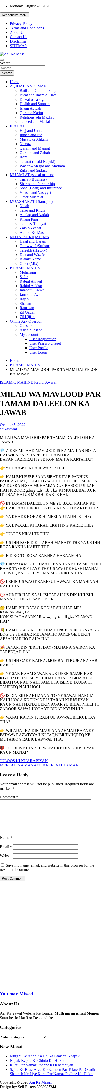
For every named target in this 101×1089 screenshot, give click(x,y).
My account (29, 334)
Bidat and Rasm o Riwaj (39, 95)
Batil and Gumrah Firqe (38, 90)
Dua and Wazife (32, 255)
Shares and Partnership (37, 184)
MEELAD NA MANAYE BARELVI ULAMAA (39, 765)
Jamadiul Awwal (32, 290)
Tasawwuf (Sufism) (35, 246)
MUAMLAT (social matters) (32, 175)
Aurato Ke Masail (33, 232)
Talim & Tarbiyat (33, 223)
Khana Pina (29, 219)
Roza (24, 157)
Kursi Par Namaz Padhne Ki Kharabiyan (41, 1065)
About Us (17, 32)
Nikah (24, 206)
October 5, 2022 (12, 425)
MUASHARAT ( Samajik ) (31, 201)
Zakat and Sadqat (33, 170)
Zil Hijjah (27, 317)
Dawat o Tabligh (33, 99)
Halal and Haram (33, 241)
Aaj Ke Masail (40, 1082)
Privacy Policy (21, 23)
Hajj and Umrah (32, 130)
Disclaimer (18, 41)
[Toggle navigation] (2, 60)
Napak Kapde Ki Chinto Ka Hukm (37, 1060)
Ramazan (27, 308)
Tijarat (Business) (33, 179)
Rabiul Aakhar (31, 286)
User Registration (42, 339)
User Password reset (45, 343)
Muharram (28, 272)
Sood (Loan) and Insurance (41, 188)
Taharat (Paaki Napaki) (37, 161)
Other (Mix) (29, 263)
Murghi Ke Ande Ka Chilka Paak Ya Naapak (45, 1056)
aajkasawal (8, 429)
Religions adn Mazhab (37, 117)
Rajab (24, 299)
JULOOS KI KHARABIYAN (24, 761)
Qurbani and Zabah (35, 153)
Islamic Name (30, 259)
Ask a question (31, 330)
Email (6, 847)
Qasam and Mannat (35, 148)
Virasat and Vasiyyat (35, 192)
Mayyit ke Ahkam (34, 139)
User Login (38, 352)
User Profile (38, 348)
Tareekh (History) (33, 250)
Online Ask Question (26, 321)
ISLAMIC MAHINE (26, 268)
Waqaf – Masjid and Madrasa (42, 166)
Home (14, 82)
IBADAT (17, 126)
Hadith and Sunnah (35, 104)
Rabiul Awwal (31, 281)
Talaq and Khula (32, 210)
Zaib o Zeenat (30, 228)
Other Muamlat (31, 197)
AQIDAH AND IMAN (28, 86)
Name (6, 837)
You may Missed (16, 993)
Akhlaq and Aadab (34, 215)
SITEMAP (18, 46)
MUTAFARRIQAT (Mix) (30, 237)
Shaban (25, 303)
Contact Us (18, 37)
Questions (27, 325)
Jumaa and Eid (31, 135)
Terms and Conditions (27, 28)
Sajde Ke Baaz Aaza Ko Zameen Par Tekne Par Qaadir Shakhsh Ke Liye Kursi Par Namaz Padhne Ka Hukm (52, 1071)
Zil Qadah (27, 312)
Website (6, 856)
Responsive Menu (14, 15)
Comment (9, 797)
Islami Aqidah (30, 108)
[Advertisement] (50, 936)
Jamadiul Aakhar (33, 294)
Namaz (25, 144)
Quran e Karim (31, 113)
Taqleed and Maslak (35, 121)
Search (5, 63)
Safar (24, 277)
